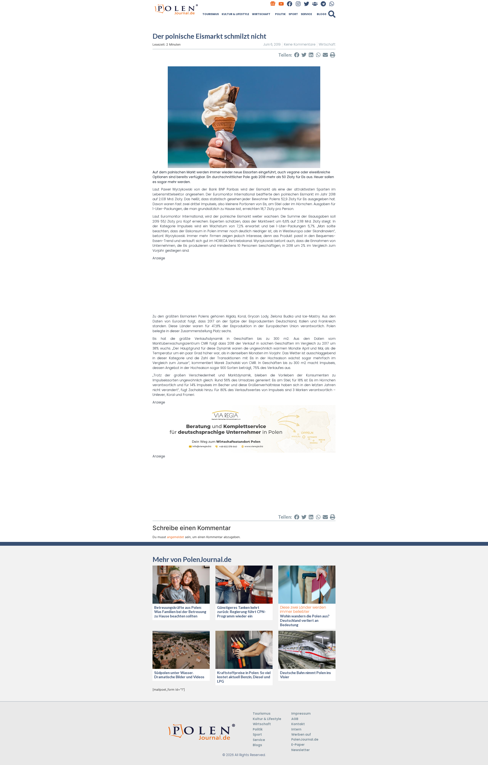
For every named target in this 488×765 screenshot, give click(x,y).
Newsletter (300, 750)
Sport (293, 14)
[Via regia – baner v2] (244, 451)
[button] (332, 14)
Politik (280, 14)
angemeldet (175, 537)
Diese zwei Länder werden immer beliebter (303, 609)
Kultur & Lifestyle (235, 14)
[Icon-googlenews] (273, 3)
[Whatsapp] (332, 3)
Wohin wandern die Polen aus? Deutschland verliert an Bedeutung (304, 620)
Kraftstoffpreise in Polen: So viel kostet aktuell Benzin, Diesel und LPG (244, 677)
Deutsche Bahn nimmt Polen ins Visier (305, 674)
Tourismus (210, 14)
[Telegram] (323, 3)
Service (306, 14)
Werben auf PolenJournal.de (304, 737)
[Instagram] (298, 3)
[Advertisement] (244, 287)
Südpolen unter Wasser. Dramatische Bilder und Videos (179, 674)
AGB (294, 719)
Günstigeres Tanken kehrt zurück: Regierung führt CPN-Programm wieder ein (241, 611)
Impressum (301, 713)
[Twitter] (306, 3)
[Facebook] (289, 3)
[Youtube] (281, 3)
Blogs (321, 14)
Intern (296, 729)
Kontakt (298, 724)
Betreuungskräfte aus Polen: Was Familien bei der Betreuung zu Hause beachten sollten (180, 611)
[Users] (315, 3)
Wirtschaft (261, 14)
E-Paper (298, 744)
